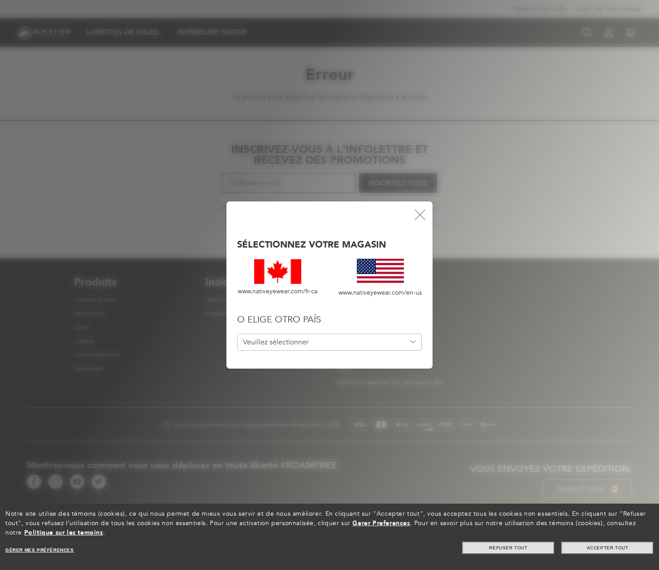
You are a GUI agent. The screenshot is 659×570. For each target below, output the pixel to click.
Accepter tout (608, 547)
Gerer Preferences (381, 523)
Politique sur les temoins (63, 532)
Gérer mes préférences (39, 550)
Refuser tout (508, 547)
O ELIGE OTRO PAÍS (279, 319)
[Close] (420, 214)
